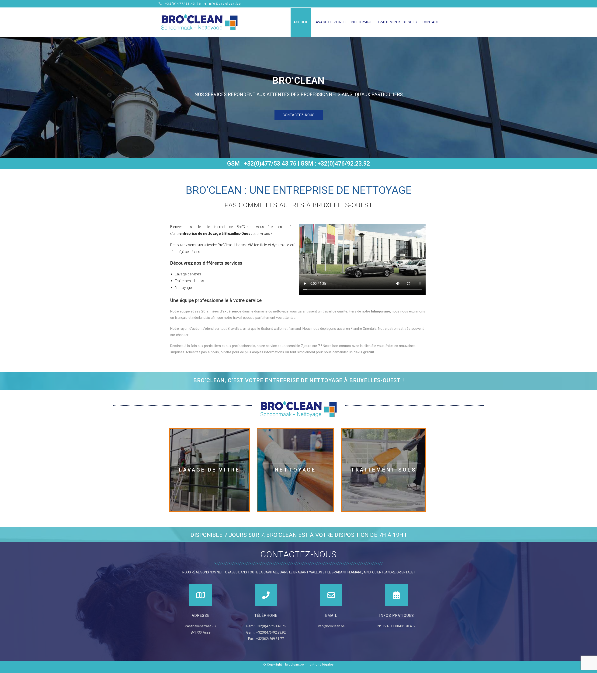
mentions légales (320, 664)
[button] (298, 115)
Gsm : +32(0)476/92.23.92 (266, 632)
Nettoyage (295, 470)
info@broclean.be (331, 626)
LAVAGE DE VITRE (209, 470)
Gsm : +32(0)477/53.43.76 (266, 626)
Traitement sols (384, 470)
